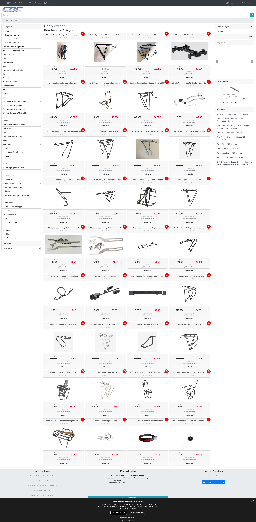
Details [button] (64, 77)
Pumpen (6, 156)
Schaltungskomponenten (12, 183)
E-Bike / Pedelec (9, 54)
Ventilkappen (7, 218)
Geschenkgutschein (10, 82)
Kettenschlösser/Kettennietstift (14, 109)
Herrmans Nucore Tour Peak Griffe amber (229, 65)
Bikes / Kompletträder (11, 43)
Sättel (5, 172)
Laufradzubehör (9, 129)
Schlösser (6, 191)
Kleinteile (6, 117)
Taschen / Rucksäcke (10, 214)
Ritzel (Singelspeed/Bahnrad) (13, 168)
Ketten (5, 97)
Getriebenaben (8, 86)
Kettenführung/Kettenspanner (14, 105)
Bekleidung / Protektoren (12, 35)
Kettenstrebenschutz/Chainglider (15, 113)
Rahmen (6, 160)
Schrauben (7, 199)
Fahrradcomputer (9, 62)
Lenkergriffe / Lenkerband (12, 136)
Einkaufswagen (223, 27)
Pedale (5, 148)
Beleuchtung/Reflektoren (12, 39)
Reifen (5, 164)
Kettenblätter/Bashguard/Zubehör (15, 101)
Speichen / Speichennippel (13, 207)
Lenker (5, 133)
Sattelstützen (8, 179)
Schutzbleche (8, 203)
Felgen (5, 66)
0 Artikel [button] (247, 3)
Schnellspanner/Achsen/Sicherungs (16, 195)
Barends (6, 31)
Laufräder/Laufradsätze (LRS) (14, 125)
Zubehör (6, 234)
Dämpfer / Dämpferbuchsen (13, 51)
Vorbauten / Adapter (10, 226)
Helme (5, 90)
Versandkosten (65, 74)
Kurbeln (5, 121)
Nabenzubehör (8, 144)
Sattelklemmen (8, 175)
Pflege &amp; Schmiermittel (13, 152)
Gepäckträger (18, 20)
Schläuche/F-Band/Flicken (12, 187)
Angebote (221, 43)
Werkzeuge (7, 230)
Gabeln (5, 74)
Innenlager (6, 93)
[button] (233, 3)
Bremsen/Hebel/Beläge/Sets (13, 47)
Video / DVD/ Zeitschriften (12, 222)
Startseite (6, 20)
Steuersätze (7, 211)
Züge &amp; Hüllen (10, 238)
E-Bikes (5, 58)
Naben (5, 140)
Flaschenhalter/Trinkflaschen (13, 70)
